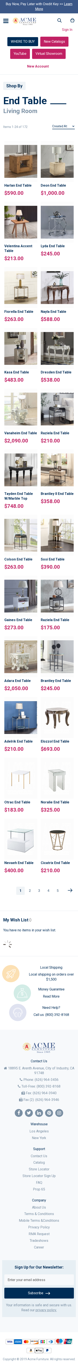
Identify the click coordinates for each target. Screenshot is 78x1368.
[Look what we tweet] (29, 1113)
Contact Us (39, 1156)
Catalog (39, 1162)
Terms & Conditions (39, 1214)
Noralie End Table (55, 802)
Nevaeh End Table (19, 863)
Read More (51, 996)
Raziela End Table (55, 433)
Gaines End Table (18, 620)
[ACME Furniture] (24, 21)
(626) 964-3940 (45, 1093)
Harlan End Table (18, 185)
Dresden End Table (56, 372)
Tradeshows (39, 1241)
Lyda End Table (53, 246)
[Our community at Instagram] (59, 1113)
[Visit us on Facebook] (18, 1113)
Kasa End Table (16, 372)
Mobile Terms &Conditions (39, 1220)
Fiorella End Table (18, 312)
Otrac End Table (17, 802)
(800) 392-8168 (57, 1015)
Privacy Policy (39, 1227)
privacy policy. (46, 1310)
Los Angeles (39, 1131)
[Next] (70, 890)
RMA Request (39, 1234)
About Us (39, 1207)
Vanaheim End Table (20, 433)
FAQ (39, 1183)
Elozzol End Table (55, 741)
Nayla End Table (53, 312)
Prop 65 (39, 1189)
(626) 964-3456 (46, 1080)
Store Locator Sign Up (39, 1176)
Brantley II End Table (57, 494)
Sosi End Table (53, 559)
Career (39, 1247)
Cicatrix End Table (55, 863)
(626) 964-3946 (47, 1100)
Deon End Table (53, 185)
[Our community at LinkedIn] (39, 1113)
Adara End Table (17, 681)
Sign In (67, 30)
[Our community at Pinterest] (49, 1113)
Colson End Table (18, 559)
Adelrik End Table (18, 741)
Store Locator (39, 1169)
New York (39, 1138)
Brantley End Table (56, 681)
